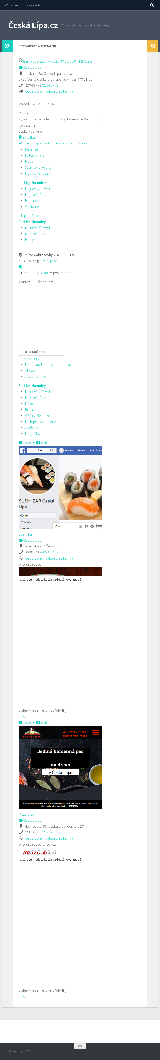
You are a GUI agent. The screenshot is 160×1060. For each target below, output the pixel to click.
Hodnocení (33, 200)
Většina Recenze (37, 415)
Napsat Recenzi (31, 215)
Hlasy (29, 239)
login (44, 272)
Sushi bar (26, 534)
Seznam (29, 442)
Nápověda (33, 5)
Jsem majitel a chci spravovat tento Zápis (54, 143)
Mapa (29, 161)
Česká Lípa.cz (33, 25)
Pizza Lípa (26, 814)
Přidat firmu (13, 5)
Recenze (31, 149)
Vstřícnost (33, 206)
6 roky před (48, 260)
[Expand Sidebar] (7, 46)
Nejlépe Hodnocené (40, 421)
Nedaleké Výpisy (37, 173)
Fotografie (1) (35, 155)
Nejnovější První (37, 188)
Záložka (28, 137)
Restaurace (32, 67)
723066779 (49, 85)
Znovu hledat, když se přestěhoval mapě (52, 579)
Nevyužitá (32, 433)
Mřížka (45, 442)
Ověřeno (31, 427)
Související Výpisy (38, 167)
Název (30, 403)
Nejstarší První (36, 194)
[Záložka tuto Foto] (20, 267)
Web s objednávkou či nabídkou (49, 91)
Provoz (30, 409)
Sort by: (32, 182)
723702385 (49, 832)
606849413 (49, 552)
